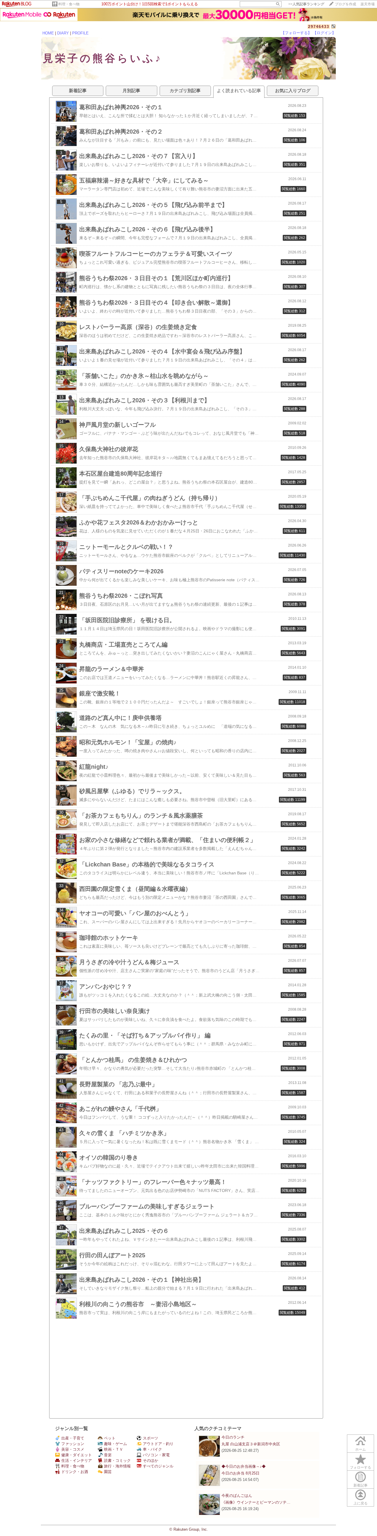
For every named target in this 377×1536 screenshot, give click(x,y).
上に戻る (360, 1503)
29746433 (318, 26)
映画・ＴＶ (113, 1449)
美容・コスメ (72, 1449)
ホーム (360, 1449)
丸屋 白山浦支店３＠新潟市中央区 (250, 1444)
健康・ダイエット (76, 1455)
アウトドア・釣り (158, 1444)
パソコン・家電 (156, 1455)
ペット (109, 1438)
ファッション (72, 1444)
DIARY (63, 33)
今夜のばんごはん (236, 1495)
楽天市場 (368, 4)
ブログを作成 (345, 4)
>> (306, 4)
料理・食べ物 (69, 4)
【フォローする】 (296, 33)
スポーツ (150, 1438)
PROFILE (80, 33)
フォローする (360, 1467)
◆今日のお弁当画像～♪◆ (243, 1466)
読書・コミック (117, 1460)
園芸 (108, 1471)
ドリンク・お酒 (74, 1471)
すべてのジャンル (158, 1466)
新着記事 (360, 1485)
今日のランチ (232, 1437)
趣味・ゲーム (115, 1444)
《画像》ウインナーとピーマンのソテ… (255, 1502)
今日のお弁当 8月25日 (240, 1473)
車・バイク (152, 1449)
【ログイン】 (324, 33)
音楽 (108, 1455)
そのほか (150, 1460)
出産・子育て (72, 1438)
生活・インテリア (76, 1460)
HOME (48, 33)
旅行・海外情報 (117, 1466)
